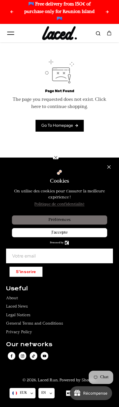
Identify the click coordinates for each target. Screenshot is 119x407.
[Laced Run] (59, 33)
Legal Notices (18, 315)
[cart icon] (109, 33)
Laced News (17, 306)
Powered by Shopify (78, 380)
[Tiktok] (33, 356)
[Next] (107, 11)
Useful (17, 288)
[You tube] (44, 356)
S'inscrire (26, 272)
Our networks (29, 344)
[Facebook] (11, 356)
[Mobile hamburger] (10, 33)
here (36, 107)
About (12, 298)
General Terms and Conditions (34, 323)
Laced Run (48, 380)
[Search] (98, 33)
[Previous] (11, 11)
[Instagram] (22, 356)
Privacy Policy (19, 332)
